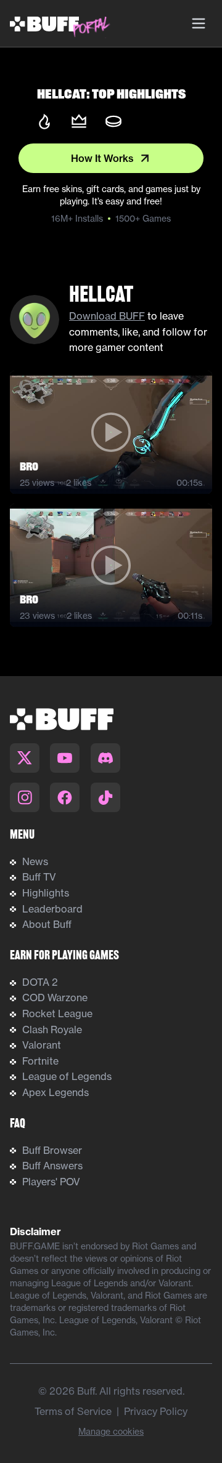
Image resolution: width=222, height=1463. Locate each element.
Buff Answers (52, 1165)
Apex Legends (55, 1092)
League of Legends (67, 1076)
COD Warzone (55, 997)
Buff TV (39, 877)
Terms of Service (73, 1411)
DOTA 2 (40, 982)
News (35, 861)
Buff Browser (52, 1150)
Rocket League (57, 1013)
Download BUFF (107, 316)
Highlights (45, 893)
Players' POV (51, 1181)
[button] (111, 432)
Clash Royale (52, 1029)
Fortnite (40, 1061)
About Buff (47, 924)
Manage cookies (111, 1431)
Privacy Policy (155, 1411)
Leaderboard (52, 909)
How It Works (102, 158)
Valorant (41, 1045)
